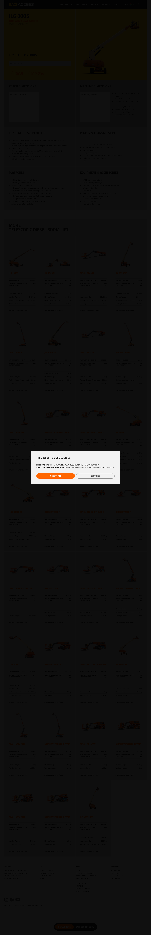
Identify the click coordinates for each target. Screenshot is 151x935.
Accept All (55, 475)
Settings (95, 475)
